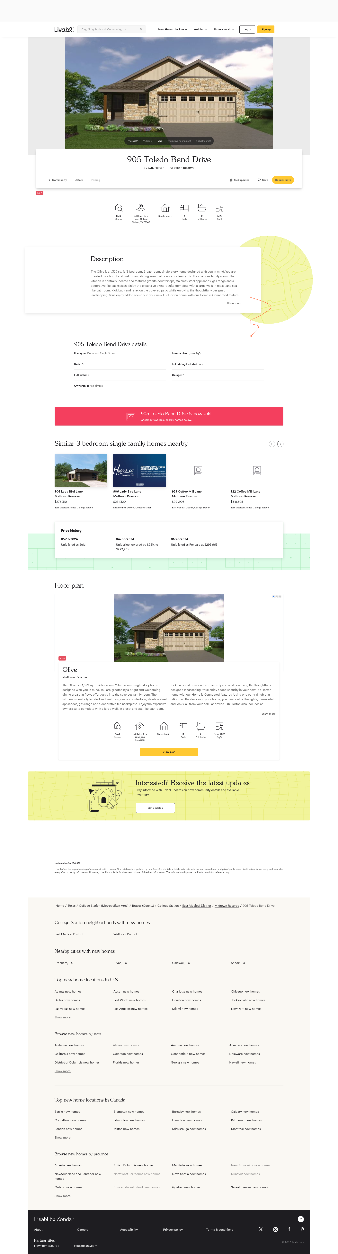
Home (60, 905)
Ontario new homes (68, 1187)
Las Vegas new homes (70, 1009)
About (38, 1229)
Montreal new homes (246, 1129)
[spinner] (141, 29)
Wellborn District (125, 934)
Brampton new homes (128, 1111)
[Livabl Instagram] (275, 1229)
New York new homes (246, 1009)
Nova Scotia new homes (189, 1174)
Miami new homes (185, 1009)
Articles (199, 29)
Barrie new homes (67, 1111)
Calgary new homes (245, 1111)
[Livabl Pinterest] (302, 1229)
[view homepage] (64, 29)
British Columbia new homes (133, 1165)
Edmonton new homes (129, 1120)
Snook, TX (238, 963)
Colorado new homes (128, 1054)
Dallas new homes (67, 1000)
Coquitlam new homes (70, 1120)
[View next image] (297, 98)
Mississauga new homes (189, 1129)
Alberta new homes (68, 1165)
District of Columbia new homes (77, 1062)
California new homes (70, 1054)
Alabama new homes (69, 1045)
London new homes (68, 1129)
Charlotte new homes (187, 991)
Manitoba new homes (187, 1165)
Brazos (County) (143, 905)
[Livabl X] (261, 1229)
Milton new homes (126, 1129)
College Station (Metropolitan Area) (104, 905)
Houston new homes (186, 1000)
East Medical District (196, 905)
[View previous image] (41, 98)
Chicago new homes (245, 991)
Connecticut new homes (188, 1054)
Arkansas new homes (244, 1045)
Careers (82, 1229)
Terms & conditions (219, 1229)
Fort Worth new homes (129, 1000)
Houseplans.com (85, 1246)
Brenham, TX (64, 963)
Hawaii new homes (242, 1062)
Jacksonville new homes (248, 1000)
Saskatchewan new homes (249, 1187)
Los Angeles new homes (130, 1009)
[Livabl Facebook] (289, 1229)
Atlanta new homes (68, 991)
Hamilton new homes (187, 1120)
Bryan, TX (120, 963)
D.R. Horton (156, 168)
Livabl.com (203, 872)
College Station (168, 905)
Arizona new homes (185, 1045)
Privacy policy (173, 1229)
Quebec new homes (186, 1187)
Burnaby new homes (186, 1111)
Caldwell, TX (181, 963)
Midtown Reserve (182, 168)
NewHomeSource (46, 1246)
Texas (72, 905)
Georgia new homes (185, 1062)
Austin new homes (126, 991)
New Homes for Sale (171, 29)
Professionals (222, 29)
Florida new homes (126, 1062)
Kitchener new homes (246, 1120)
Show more (234, 303)
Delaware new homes (244, 1054)
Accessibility (129, 1229)
